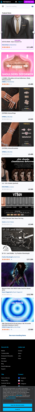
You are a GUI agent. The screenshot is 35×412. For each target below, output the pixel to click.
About (19, 353)
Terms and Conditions (11, 397)
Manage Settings (17, 400)
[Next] (34, 32)
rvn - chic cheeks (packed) (10, 183)
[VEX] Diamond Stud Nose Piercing (12, 218)
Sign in (20, 2)
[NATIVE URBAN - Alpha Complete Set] (17, 27)
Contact (20, 350)
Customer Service (5, 383)
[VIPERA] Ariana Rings (9, 113)
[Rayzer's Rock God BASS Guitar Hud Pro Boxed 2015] (17, 274)
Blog (2, 363)
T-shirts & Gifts (5, 353)
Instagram (23, 383)
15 (11, 329)
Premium (3, 358)
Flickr (21, 380)
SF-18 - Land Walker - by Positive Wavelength (16, 253)
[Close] (32, 389)
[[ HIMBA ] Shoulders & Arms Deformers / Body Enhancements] (17, 64)
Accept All (17, 409)
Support (3, 369)
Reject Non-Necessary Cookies (17, 405)
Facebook (23, 378)
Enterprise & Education (7, 356)
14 (11, 259)
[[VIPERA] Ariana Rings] (17, 99)
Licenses (3, 385)
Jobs (19, 356)
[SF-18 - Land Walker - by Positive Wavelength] (17, 239)
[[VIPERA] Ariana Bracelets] (17, 134)
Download (4, 361)
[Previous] (1, 32)
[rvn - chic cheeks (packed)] (17, 169)
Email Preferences (5, 366)
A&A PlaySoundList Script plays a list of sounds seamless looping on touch (16, 324)
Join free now (29, 2)
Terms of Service (5, 378)
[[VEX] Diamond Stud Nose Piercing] (17, 204)
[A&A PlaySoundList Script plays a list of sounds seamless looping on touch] (17, 310)
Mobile (3, 350)
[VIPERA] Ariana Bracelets (10, 148)
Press (19, 358)
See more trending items (17, 335)
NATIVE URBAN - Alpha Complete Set (12, 41)
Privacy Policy (4, 380)
